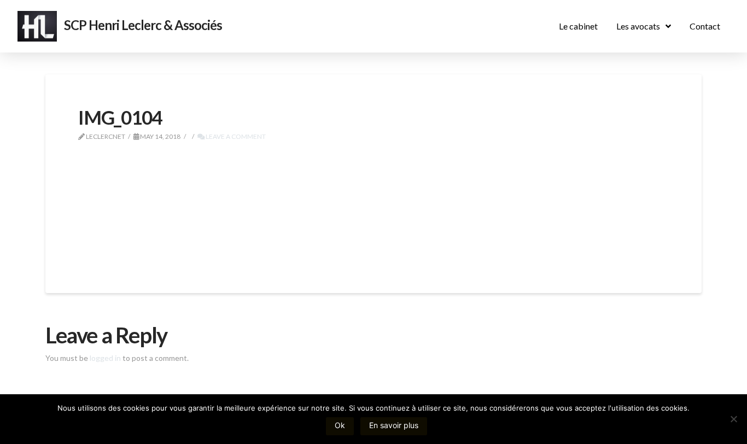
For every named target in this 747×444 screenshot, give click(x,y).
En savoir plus (393, 425)
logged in (105, 358)
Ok (340, 425)
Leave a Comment (235, 136)
